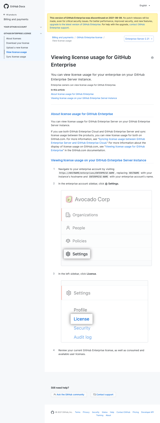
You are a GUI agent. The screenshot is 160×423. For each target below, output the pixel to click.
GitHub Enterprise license (89, 37)
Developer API (147, 412)
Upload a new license (17, 47)
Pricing (136, 412)
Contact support (104, 394)
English (143, 5)
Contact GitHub (123, 412)
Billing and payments (16, 19)
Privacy (86, 412)
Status (105, 412)
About (108, 415)
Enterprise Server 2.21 (137, 38)
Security (95, 412)
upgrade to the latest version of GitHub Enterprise (75, 24)
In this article (58, 89)
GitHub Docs (17, 6)
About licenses (13, 38)
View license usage (16, 52)
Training (99, 415)
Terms (77, 412)
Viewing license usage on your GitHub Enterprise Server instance (84, 98)
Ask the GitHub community (70, 394)
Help (112, 412)
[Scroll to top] (154, 417)
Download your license (17, 43)
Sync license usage (16, 56)
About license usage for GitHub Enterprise (72, 94)
